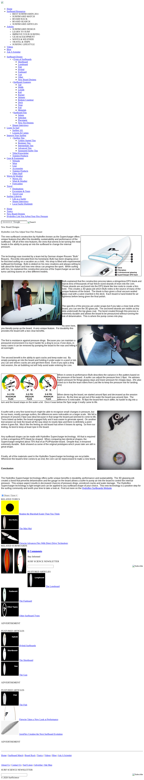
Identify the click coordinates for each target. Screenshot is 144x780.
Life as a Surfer (19, 199)
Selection (22, 117)
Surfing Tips (19, 138)
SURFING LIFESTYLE (23, 44)
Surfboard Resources (16, 11)
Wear (14, 163)
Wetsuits (16, 161)
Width (20, 87)
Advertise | (39, 765)
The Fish (23, 705)
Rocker (21, 95)
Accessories (17, 168)
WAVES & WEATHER (23, 39)
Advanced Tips (25, 148)
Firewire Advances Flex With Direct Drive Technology (43, 543)
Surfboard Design (14, 57)
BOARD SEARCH (21, 21)
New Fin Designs (26, 123)
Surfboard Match (15, 755)
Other (20, 77)
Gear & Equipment (15, 158)
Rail (20, 92)
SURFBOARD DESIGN (23, 29)
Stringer (21, 97)
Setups (21, 115)
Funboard (22, 72)
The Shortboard (26, 660)
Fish (20, 67)
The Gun (23, 675)
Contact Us (16, 765)
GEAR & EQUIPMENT (23, 37)
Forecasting (17, 183)
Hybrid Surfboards (27, 645)
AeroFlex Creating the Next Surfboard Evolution (41, 734)
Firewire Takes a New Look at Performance (38, 719)
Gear (14, 166)
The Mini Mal (25, 528)
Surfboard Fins (20, 112)
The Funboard (25, 601)
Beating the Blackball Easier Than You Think (39, 514)
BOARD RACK (20, 19)
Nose (20, 105)
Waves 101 (17, 178)
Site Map (48, 765)
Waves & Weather (15, 176)
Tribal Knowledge (20, 153)
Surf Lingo (28, 765)
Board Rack (30, 755)
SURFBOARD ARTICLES (25, 24)
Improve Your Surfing (16, 135)
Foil (20, 107)
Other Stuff (17, 173)
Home (9, 9)
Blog (9, 49)
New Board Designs (27, 79)
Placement (22, 120)
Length (21, 90)
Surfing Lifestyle (14, 196)
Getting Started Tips (27, 140)
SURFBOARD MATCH (23, 16)
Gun (20, 74)
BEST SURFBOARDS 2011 (25, 14)
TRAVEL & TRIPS (21, 42)
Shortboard (23, 62)
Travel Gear (17, 194)
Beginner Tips (24, 143)
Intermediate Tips (25, 145)
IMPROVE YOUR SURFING (26, 34)
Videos (10, 47)
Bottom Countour (26, 100)
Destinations (17, 189)
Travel (9, 186)
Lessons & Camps (20, 133)
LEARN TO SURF (21, 31)
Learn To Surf (13, 128)
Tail (19, 84)
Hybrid (21, 69)
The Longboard (53, 586)
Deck (20, 102)
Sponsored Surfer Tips (28, 150)
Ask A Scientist (13, 52)
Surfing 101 (17, 130)
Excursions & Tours (21, 191)
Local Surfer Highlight (22, 204)
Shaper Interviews (20, 125)
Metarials (22, 110)
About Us (5, 765)
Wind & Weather (19, 181)
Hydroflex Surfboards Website (97, 488)
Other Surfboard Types (29, 615)
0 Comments (35, 551)
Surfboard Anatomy (22, 82)
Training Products (20, 156)
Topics (10, 211)
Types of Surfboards (23, 59)
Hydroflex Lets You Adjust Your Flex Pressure (27, 216)
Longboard (23, 64)
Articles (10, 26)
